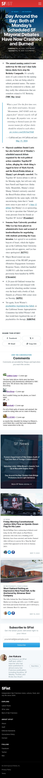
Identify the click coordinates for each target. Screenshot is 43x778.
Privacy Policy (6, 769)
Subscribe (21, 645)
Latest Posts (6, 706)
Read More (35, 666)
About (4, 723)
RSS (3, 756)
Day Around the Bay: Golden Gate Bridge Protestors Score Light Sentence (21, 476)
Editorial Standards (8, 731)
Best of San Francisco (9, 713)
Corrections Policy (8, 734)
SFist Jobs (5, 709)
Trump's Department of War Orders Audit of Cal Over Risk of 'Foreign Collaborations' (21, 458)
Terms (4, 773)
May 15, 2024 (22, 140)
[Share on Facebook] (13, 552)
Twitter (4, 752)
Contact (4, 738)
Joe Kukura (27, 12)
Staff (3, 727)
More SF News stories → (21, 484)
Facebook (5, 748)
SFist (6, 688)
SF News (15, 12)
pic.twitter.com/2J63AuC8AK (22, 131)
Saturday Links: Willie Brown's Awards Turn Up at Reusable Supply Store (21, 467)
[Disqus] (21, 400)
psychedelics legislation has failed (20, 305)
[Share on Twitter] (9, 552)
